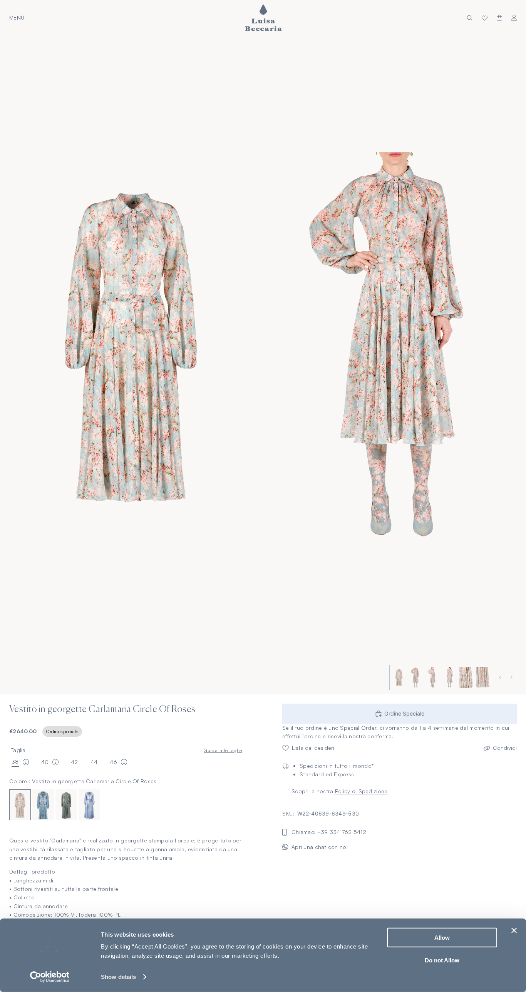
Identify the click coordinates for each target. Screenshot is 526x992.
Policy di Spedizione (361, 791)
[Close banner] (514, 930)
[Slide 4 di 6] (448, 677)
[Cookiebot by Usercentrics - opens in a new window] (50, 977)
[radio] (20, 805)
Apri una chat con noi (319, 847)
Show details (118, 977)
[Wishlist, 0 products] (484, 17)
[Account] (514, 18)
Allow (442, 937)
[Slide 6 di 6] (482, 677)
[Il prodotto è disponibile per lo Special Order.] (26, 762)
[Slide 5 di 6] (465, 677)
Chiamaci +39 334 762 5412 (328, 832)
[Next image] (512, 677)
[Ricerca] (469, 18)
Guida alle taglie (223, 750)
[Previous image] (501, 677)
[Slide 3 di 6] (431, 677)
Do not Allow (442, 960)
